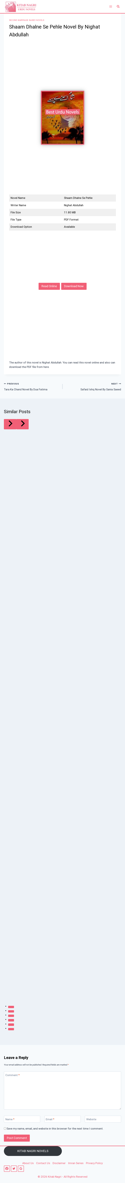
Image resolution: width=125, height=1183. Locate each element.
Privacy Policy (94, 1163)
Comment (12, 1075)
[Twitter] (14, 1169)
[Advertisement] (62, 66)
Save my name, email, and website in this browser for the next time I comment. (55, 1128)
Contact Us (43, 1163)
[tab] (11, 1007)
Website (91, 1119)
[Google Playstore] (21, 1169)
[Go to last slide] (10, 424)
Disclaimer (59, 1163)
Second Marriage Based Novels (26, 20)
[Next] (22, 424)
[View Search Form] (118, 6)
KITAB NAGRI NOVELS (32, 1151)
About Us (28, 1163)
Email (50, 1119)
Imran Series (75, 1163)
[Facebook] (7, 1169)
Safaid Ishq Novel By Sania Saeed (100, 386)
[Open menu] (111, 6)
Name (9, 1119)
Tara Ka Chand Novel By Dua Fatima (25, 386)
